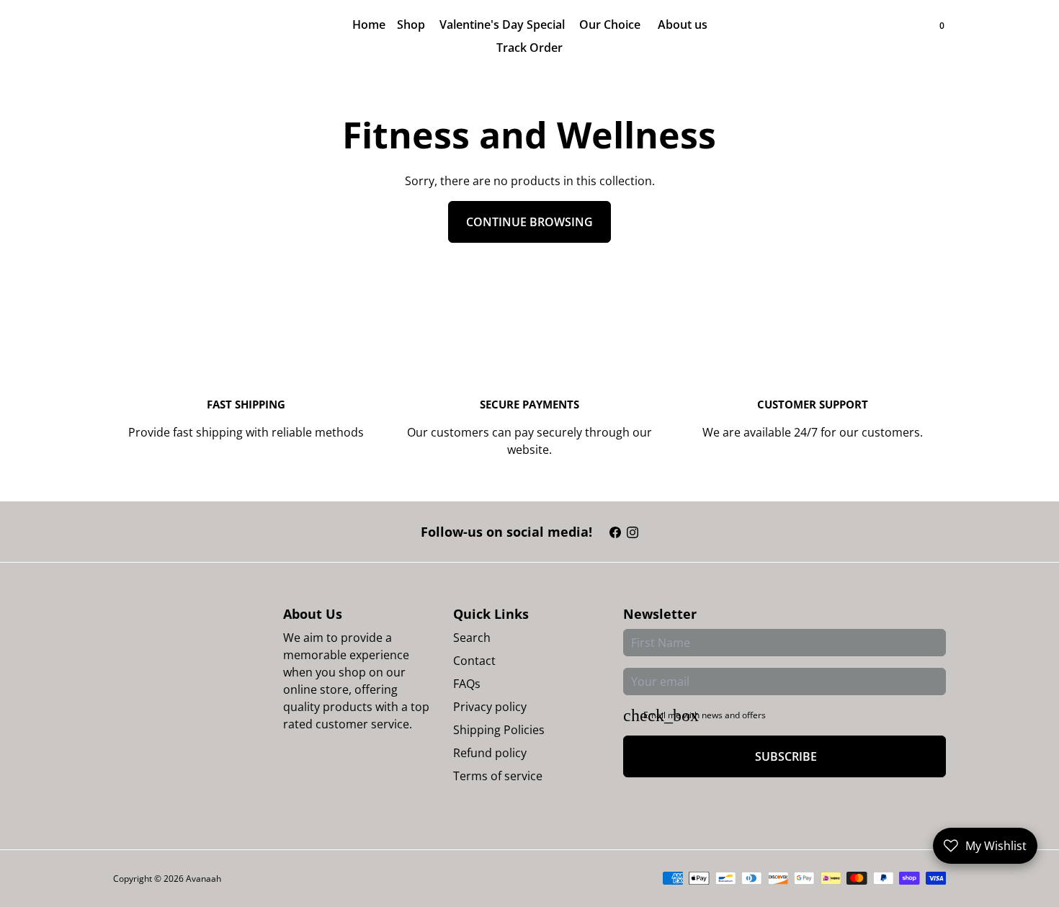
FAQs (467, 684)
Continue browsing (529, 222)
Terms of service (497, 776)
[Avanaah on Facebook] (615, 532)
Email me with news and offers (704, 715)
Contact (474, 661)
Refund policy (490, 753)
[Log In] (914, 36)
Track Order (529, 47)
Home (368, 24)
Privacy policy (490, 707)
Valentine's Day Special (503, 24)
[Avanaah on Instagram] (632, 532)
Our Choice (611, 24)
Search (472, 637)
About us (682, 24)
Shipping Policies (499, 730)
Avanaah (203, 878)
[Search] (928, 36)
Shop (412, 24)
